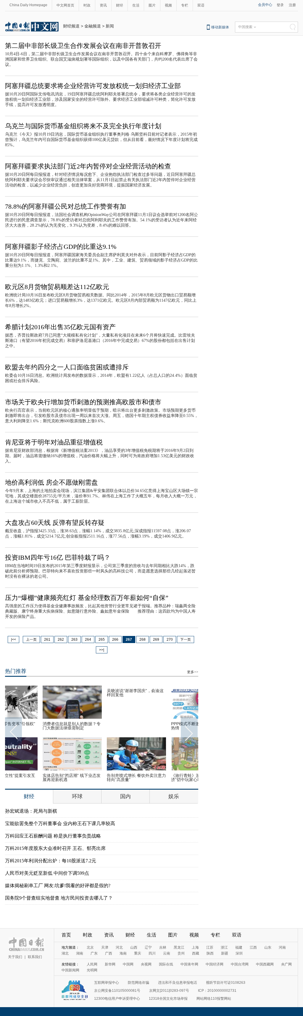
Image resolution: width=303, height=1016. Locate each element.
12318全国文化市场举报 (168, 998)
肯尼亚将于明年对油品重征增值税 (54, 442)
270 (170, 639)
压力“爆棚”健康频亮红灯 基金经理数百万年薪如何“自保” (86, 597)
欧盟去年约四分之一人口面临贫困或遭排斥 (67, 367)
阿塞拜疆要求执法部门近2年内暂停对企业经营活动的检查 (88, 166)
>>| (101, 650)
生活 (135, 5)
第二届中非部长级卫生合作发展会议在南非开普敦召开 (83, 45)
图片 (152, 5)
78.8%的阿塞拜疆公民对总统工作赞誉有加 (65, 206)
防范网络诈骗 (138, 983)
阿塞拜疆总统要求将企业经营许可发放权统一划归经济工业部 (93, 86)
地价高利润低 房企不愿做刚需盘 (51, 482)
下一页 (185, 639)
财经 (119, 5)
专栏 (184, 5)
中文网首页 (65, 5)
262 (61, 639)
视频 (168, 5)
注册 (292, 5)
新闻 (110, 26)
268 (142, 639)
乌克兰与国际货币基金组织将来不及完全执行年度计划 (83, 126)
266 (115, 639)
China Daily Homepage (28, 5)
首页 (66, 934)
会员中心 (265, 5)
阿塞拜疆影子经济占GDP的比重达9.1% (60, 246)
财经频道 (71, 26)
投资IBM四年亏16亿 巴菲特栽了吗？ (57, 557)
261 (47, 639)
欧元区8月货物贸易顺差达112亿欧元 (57, 286)
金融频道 (92, 26)
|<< (13, 639)
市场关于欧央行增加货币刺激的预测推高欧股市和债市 (83, 402)
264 (88, 639)
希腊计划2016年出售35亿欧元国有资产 (60, 327)
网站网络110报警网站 (213, 998)
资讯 (103, 5)
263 (74, 639)
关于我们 (15, 957)
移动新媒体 (220, 27)
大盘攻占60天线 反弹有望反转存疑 (54, 522)
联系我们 (35, 957)
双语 (200, 5)
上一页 (31, 639)
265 (102, 639)
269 (156, 639)
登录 (280, 5)
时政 (87, 5)
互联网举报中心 (106, 983)
